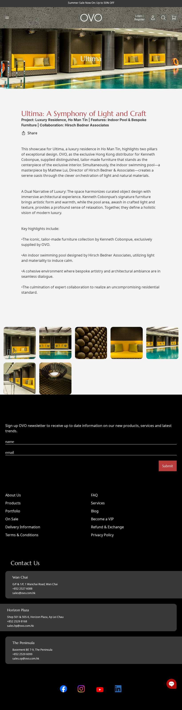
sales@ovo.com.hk (23, 593)
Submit (167, 466)
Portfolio (12, 511)
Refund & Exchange (107, 527)
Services (98, 503)
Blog (95, 511)
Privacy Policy (102, 534)
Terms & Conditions (21, 534)
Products (13, 503)
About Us (13, 495)
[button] (171, 684)
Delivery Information (22, 527)
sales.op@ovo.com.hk (25, 658)
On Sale (11, 519)
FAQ (94, 495)
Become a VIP (102, 519)
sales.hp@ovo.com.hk (20, 626)
